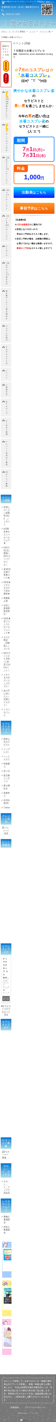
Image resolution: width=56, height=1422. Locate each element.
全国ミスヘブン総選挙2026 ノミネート (7, 515)
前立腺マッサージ (7, 778)
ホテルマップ (7, 407)
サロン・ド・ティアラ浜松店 (7, 1187)
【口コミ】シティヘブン (7, 199)
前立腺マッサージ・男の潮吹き (7, 305)
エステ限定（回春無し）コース (7, 643)
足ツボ (7, 771)
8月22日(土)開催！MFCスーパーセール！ (7, 556)
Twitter (7, 807)
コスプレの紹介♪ (7, 333)
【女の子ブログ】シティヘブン (7, 170)
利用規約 (15, 1407)
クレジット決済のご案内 (7, 453)
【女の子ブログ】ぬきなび (7, 273)
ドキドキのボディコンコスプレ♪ (7, 680)
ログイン (6, 78)
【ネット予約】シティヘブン (7, 227)
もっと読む (6, 999)
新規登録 (6, 66)
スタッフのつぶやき (7, 137)
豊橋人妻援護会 (7, 1219)
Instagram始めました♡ (7, 104)
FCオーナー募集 (7, 479)
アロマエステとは (7, 355)
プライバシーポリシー (35, 1407)
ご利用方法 (7, 389)
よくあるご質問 (7, 427)
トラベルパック (7, 712)
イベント (7, 374)
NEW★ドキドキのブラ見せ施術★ (7, 588)
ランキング (7, 251)
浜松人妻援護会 (7, 1230)
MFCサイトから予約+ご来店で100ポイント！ (7, 661)
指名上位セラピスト (7, 742)
